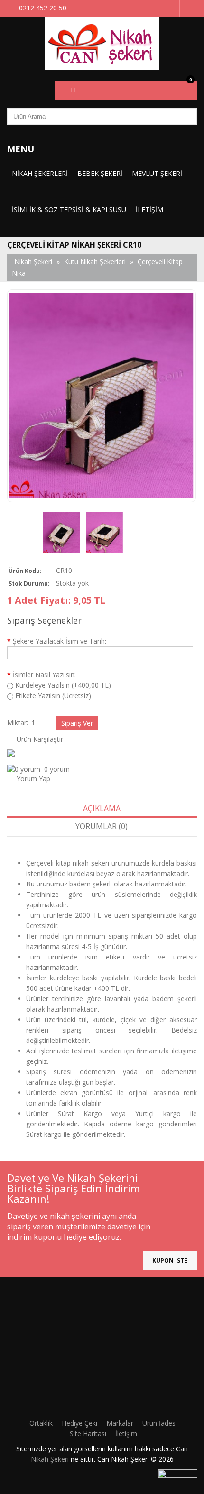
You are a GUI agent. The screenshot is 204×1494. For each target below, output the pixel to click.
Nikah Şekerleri (40, 173)
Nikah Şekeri (51, 1459)
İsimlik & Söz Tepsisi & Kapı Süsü (69, 209)
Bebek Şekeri (99, 173)
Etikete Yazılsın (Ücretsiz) (53, 695)
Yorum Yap (33, 778)
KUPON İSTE (169, 1260)
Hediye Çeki (79, 1423)
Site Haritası (88, 1433)
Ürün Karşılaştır (40, 739)
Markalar (119, 1423)
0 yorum (57, 769)
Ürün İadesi (159, 1423)
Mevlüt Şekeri (157, 173)
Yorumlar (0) (101, 826)
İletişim (149, 209)
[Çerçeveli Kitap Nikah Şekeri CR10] (61, 534)
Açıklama (102, 808)
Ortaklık (41, 1423)
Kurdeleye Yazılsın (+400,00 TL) (63, 685)
